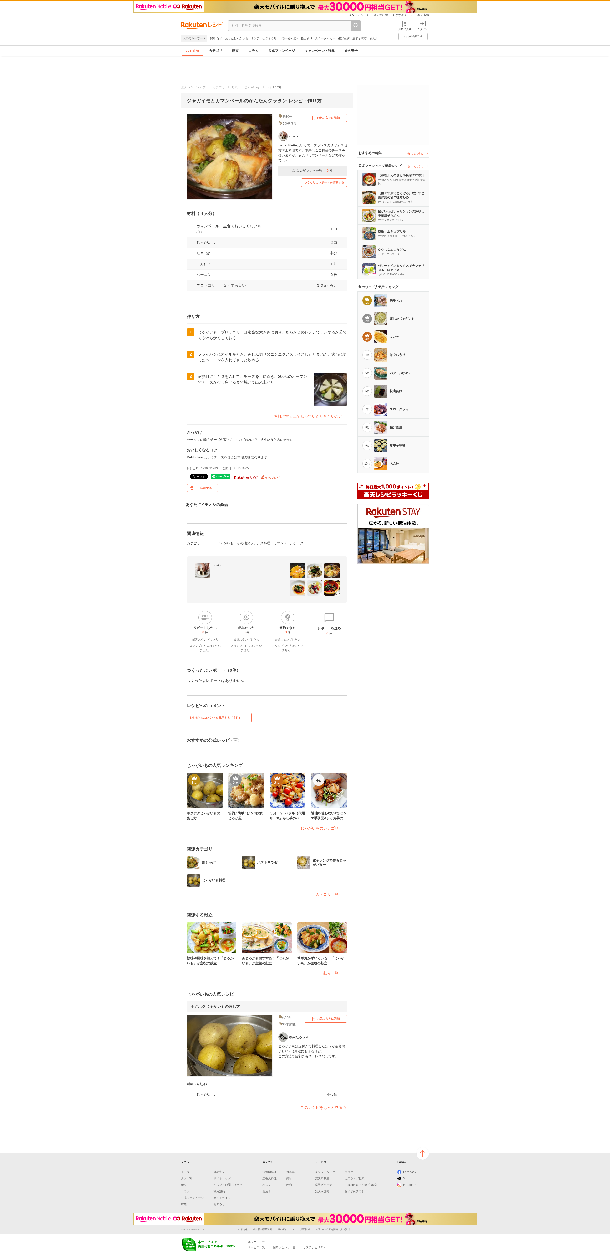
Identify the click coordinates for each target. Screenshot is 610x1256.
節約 (289, 1185)
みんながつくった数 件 (312, 170)
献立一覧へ (332, 973)
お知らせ (219, 1204)
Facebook (409, 1172)
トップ (185, 1172)
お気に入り (404, 29)
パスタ (266, 1185)
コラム (254, 50)
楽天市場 (423, 15)
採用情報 (305, 1229)
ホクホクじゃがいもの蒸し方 (215, 1006)
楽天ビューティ (325, 1185)
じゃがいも (252, 87)
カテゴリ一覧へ (329, 894)
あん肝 (374, 38)
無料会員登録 (415, 36)
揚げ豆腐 (344, 38)
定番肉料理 (269, 1172)
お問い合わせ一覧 (284, 1247)
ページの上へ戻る (423, 1153)
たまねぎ (204, 253)
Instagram (409, 1185)
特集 (184, 1204)
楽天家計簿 (381, 15)
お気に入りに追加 (328, 117)
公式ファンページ (281, 50)
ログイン (422, 29)
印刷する (206, 488)
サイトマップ (222, 1178)
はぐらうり (269, 38)
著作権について (286, 1229)
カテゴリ (215, 50)
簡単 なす (216, 38)
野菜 (235, 87)
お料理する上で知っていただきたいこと (308, 416)
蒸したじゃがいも (236, 38)
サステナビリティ (314, 1247)
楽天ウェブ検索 (355, 1178)
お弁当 (290, 1172)
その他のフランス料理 (253, 543)
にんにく (204, 264)
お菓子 (266, 1191)
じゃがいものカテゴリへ (321, 828)
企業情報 (243, 1229)
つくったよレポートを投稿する (324, 182)
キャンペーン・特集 (320, 50)
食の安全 (351, 50)
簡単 (289, 1178)
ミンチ (255, 38)
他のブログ (272, 477)
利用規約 (219, 1191)
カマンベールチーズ (289, 543)
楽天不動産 (322, 1178)
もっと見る (415, 153)
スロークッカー (325, 38)
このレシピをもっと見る (321, 1107)
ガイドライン (222, 1197)
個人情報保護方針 (262, 1229)
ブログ (349, 1172)
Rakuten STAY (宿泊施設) (361, 1185)
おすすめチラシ (403, 15)
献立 (235, 50)
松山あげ (306, 38)
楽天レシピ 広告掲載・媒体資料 (333, 1229)
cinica (218, 565)
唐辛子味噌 (359, 38)
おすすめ (192, 50)
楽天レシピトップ (193, 87)
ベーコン (204, 275)
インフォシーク (359, 15)
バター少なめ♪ (289, 38)
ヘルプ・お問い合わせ (228, 1185)
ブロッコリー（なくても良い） (223, 285)
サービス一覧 (256, 1247)
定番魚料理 (269, 1178)
